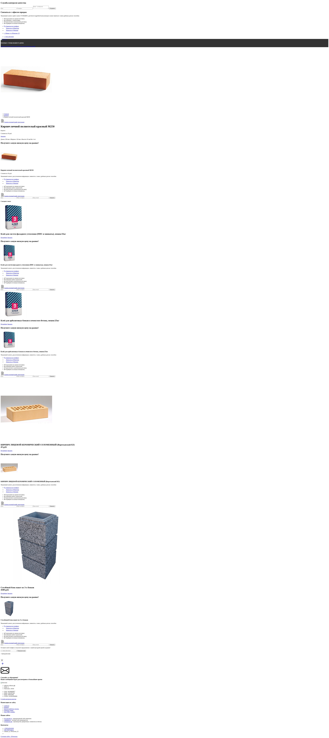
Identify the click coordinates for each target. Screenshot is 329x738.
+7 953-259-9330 (9, 36)
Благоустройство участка (18, 46)
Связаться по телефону (12, 26)
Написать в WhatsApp (12, 28)
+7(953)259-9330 (9, 728)
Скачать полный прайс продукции (14, 122)
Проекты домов (30, 46)
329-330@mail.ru (9, 730)
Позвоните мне (21, 650)
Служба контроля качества (8, 699)
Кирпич (8, 46)
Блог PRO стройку (9, 712)
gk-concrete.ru (8, 718)
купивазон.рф (8, 721)
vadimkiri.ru (7, 720)
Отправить (52, 8)
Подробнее (4, 237)
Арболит (3, 46)
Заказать (3, 136)
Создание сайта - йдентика (9, 736)
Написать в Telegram (12, 30)
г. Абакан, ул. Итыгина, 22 (12, 33)
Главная (6, 114)
